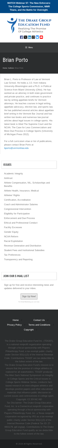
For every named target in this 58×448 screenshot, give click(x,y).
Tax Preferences (12, 255)
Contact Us (39, 320)
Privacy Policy (14, 325)
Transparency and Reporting (18, 259)
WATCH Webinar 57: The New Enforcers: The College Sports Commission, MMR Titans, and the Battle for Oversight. (29, 6)
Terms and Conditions (39, 325)
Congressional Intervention (17, 209)
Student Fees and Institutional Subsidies (24, 250)
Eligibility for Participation (17, 213)
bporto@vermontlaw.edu (16, 148)
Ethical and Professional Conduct (20, 223)
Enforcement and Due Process (19, 218)
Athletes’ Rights (12, 195)
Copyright (29, 329)
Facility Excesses (13, 227)
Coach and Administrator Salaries (21, 204)
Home (5, 68)
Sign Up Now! (29, 296)
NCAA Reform (11, 236)
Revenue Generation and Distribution (22, 245)
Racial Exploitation (13, 241)
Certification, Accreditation (17, 200)
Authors (11, 68)
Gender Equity (11, 232)
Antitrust (8, 178)
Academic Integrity (13, 173)
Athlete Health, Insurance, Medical (21, 190)
